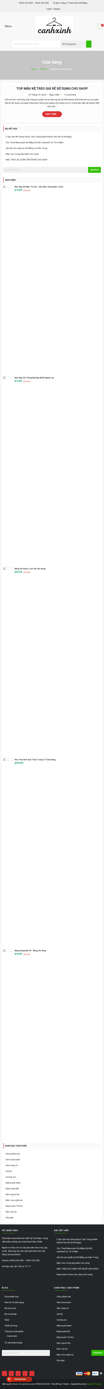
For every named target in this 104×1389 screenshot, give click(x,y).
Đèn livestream (13, 1159)
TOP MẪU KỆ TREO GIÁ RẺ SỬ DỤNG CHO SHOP (52, 88)
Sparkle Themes (94, 1384)
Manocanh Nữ (12, 1188)
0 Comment (70, 94)
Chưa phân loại (13, 1153)
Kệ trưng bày (10, 1314)
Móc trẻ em (11, 1212)
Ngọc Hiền (54, 94)
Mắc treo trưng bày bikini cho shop (22, 154)
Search (94, 170)
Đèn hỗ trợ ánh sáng (14, 1302)
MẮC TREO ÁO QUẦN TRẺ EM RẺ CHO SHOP (26, 159)
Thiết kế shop (10, 1325)
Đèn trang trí (12, 1165)
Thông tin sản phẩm (14, 1331)
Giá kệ (9, 1171)
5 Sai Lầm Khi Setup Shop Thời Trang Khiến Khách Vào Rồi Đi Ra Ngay (39, 136)
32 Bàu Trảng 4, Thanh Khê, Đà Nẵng (70, 3)
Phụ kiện (10, 1217)
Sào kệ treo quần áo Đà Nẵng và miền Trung (26, 148)
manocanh (12, 1336)
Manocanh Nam (13, 1182)
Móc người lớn (12, 1194)
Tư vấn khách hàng (13, 1342)
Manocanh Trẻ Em (14, 1206)
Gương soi (11, 1177)
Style (6, 1320)
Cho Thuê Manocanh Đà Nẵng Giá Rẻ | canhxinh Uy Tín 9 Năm (35, 142)
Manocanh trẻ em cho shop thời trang (75, 1274)
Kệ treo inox (10, 1308)
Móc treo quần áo (14, 1200)
